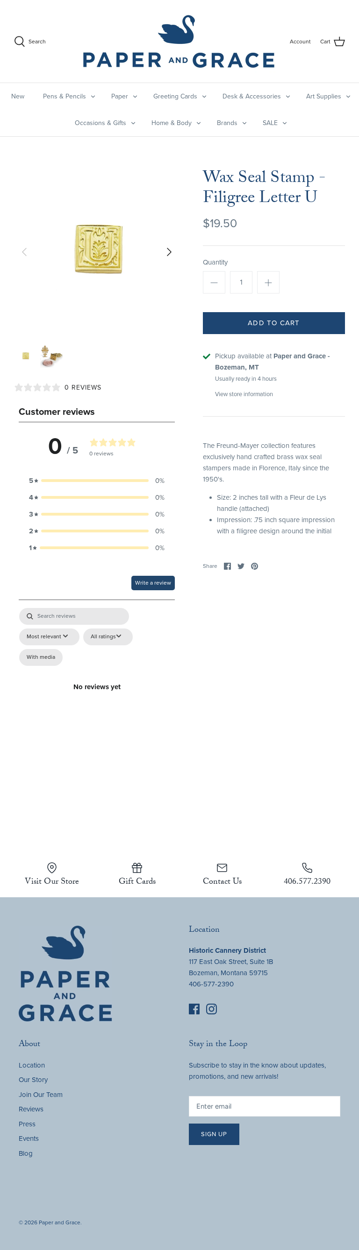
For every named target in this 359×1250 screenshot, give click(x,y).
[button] (97, 480)
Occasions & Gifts (100, 123)
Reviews (31, 1109)
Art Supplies (323, 96)
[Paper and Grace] (178, 41)
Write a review (153, 583)
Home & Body (171, 123)
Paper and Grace (59, 1222)
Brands (227, 123)
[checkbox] (41, 657)
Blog (26, 1153)
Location (32, 1065)
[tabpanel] (97, 698)
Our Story (33, 1079)
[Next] (169, 252)
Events (29, 1138)
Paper (119, 96)
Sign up (214, 1134)
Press (27, 1124)
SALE (270, 123)
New (17, 96)
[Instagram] (211, 1009)
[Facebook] (194, 1009)
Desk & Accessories (252, 96)
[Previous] (24, 252)
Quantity (215, 262)
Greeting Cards (175, 96)
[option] (97, 252)
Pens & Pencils (64, 96)
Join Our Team (41, 1094)
